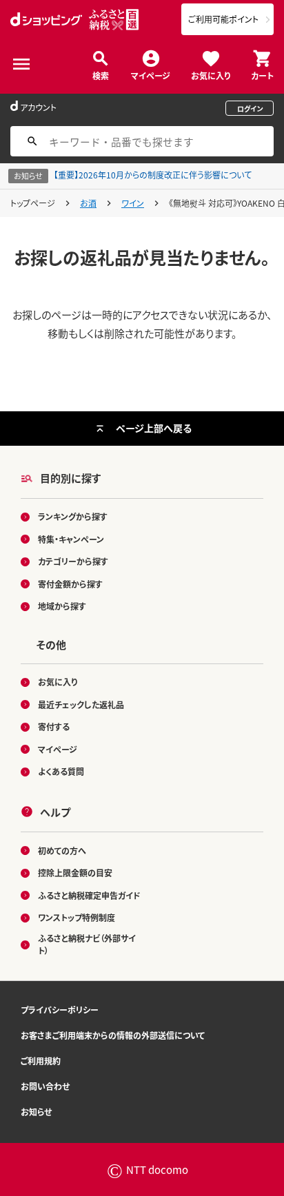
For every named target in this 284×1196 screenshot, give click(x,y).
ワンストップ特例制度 (76, 917)
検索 (100, 75)
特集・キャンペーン (71, 539)
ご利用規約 (41, 1060)
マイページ (150, 75)
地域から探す (62, 606)
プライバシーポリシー (60, 1009)
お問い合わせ (45, 1086)
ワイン (132, 203)
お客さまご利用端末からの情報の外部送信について (113, 1035)
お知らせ (36, 1111)
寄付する (54, 726)
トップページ (32, 203)
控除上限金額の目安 (75, 872)
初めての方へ (62, 850)
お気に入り (210, 75)
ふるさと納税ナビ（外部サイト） (87, 944)
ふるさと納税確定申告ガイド (89, 895)
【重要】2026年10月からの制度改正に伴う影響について (153, 175)
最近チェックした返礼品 (81, 704)
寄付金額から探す (70, 584)
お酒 (88, 203)
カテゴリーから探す (73, 561)
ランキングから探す (73, 516)
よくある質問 (61, 771)
